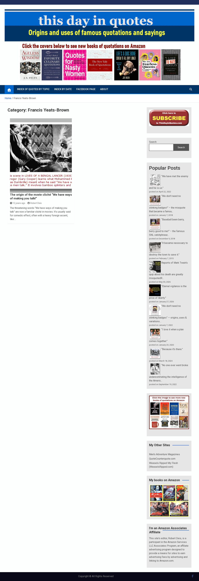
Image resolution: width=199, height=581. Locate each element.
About (104, 89)
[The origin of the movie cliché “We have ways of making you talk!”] (41, 155)
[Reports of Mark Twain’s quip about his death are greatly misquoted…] (155, 262)
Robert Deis (36, 203)
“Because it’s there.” (172, 349)
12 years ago (19, 203)
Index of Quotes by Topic (33, 89)
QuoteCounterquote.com (162, 458)
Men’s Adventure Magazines (164, 454)
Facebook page (85, 89)
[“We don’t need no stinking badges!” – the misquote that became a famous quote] (155, 196)
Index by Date (63, 89)
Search (153, 141)
